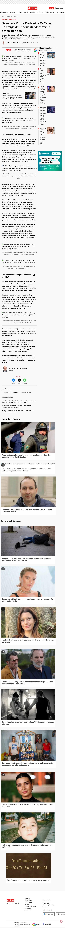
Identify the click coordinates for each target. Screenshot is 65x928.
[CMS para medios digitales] (45, 924)
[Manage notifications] (61, 921)
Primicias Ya (40, 12)
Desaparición (9, 16)
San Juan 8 (28, 908)
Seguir (11, 370)
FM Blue (27, 904)
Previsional (53, 12)
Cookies (45, 907)
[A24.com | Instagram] (13, 903)
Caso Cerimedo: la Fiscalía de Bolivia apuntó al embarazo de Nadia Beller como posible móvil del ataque (19, 401)
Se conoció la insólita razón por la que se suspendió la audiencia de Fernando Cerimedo (17, 406)
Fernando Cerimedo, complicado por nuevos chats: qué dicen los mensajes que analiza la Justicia (12, 97)
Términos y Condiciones (49, 905)
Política (20, 12)
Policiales (46, 12)
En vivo (51, 8)
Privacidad (46, 903)
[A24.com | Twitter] (10, 903)
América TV (28, 910)
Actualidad (32, 12)
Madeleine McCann (26, 392)
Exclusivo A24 (13, 12)
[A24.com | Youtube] (16, 903)
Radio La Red (59, 8)
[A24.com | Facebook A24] (7, 903)
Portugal (16, 16)
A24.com (27, 898)
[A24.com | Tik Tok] (19, 903)
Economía (25, 12)
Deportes (59, 12)
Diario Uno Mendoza (30, 906)
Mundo (3, 16)
